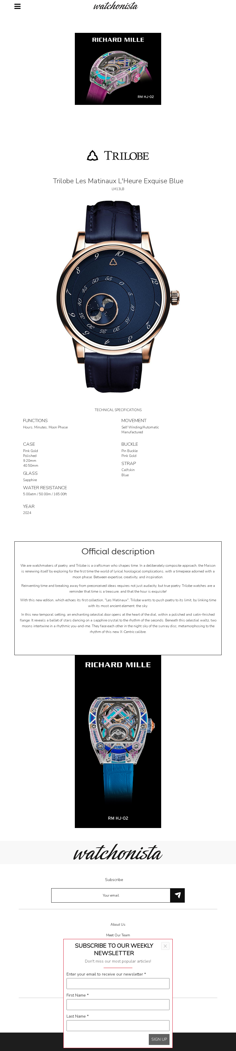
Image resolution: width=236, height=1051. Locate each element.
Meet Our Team (118, 935)
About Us (118, 924)
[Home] (118, 5)
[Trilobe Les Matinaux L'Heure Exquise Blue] (118, 296)
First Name (77, 995)
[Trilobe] (118, 155)
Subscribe (114, 879)
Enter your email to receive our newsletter (106, 974)
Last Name (77, 1016)
